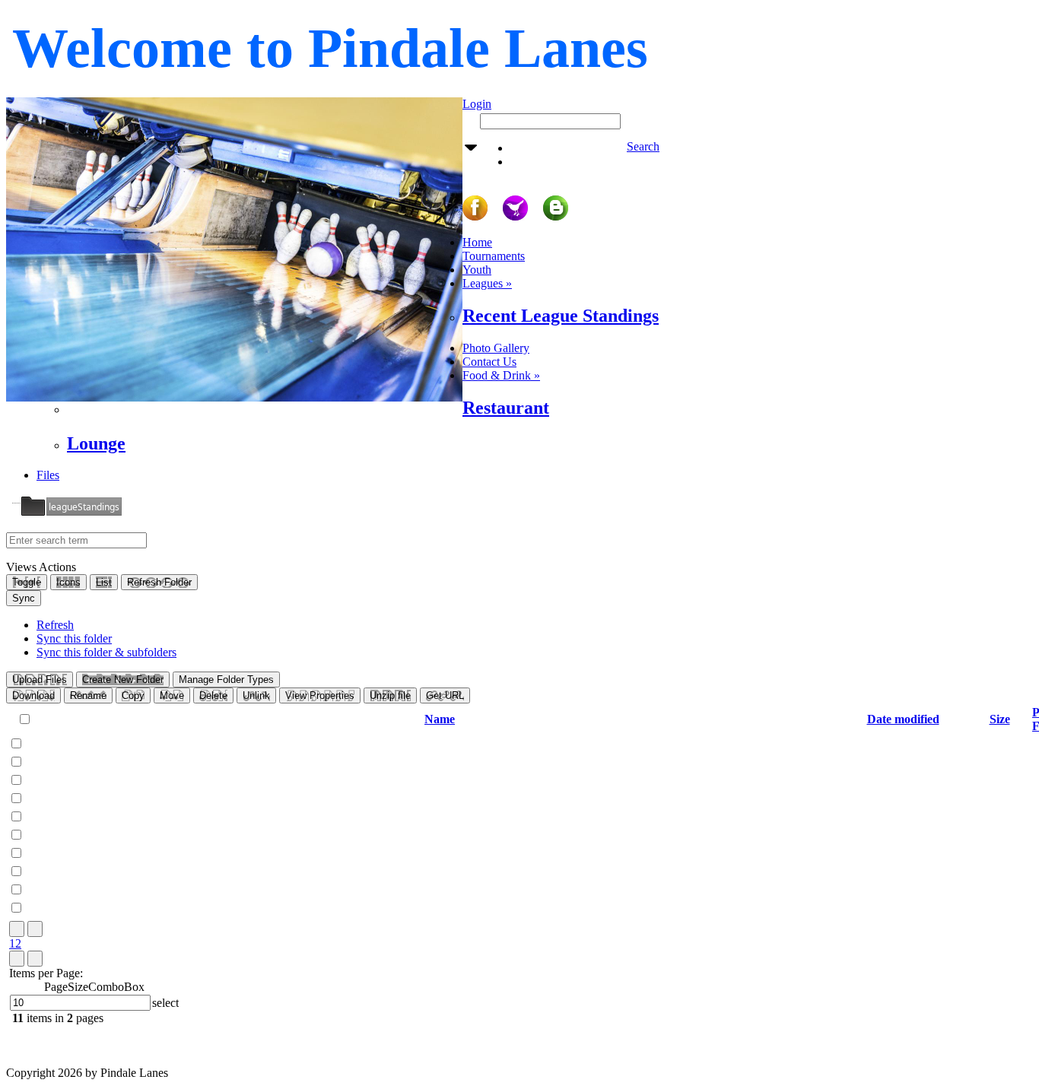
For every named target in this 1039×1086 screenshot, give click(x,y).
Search (643, 146)
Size (1000, 719)
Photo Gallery (495, 347)
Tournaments (493, 255)
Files (48, 474)
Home (477, 242)
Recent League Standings (560, 315)
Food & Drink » (501, 375)
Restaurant (505, 408)
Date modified (903, 719)
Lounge (96, 443)
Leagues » (487, 283)
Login (476, 103)
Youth (476, 269)
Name (439, 719)
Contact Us (489, 361)
